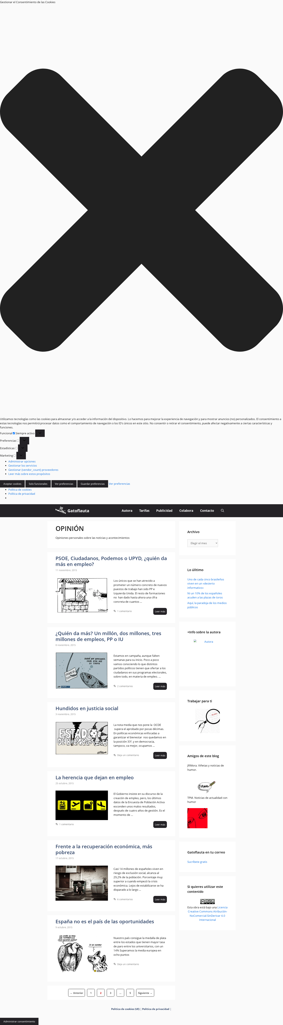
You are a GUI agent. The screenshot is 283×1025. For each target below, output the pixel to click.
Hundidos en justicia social (87, 708)
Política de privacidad (21, 494)
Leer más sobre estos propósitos (29, 474)
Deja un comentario (128, 755)
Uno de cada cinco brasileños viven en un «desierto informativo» (205, 583)
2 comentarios (125, 686)
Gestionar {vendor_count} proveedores (33, 470)
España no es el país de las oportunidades (105, 921)
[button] (141, 210)
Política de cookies (20, 489)
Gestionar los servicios (22, 465)
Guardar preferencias (93, 483)
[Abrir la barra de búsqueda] (222, 510)
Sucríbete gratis (197, 862)
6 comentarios (125, 899)
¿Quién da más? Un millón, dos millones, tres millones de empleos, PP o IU (108, 636)
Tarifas (144, 510)
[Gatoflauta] (61, 510)
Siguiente (145, 993)
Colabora (186, 510)
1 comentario (124, 611)
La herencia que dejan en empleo (95, 777)
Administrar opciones (22, 461)
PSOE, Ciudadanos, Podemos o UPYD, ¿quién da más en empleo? (111, 561)
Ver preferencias (64, 483)
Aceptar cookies (12, 483)
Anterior (76, 993)
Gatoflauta (78, 510)
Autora (127, 510)
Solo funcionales (38, 483)
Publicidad (164, 510)
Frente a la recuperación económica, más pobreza (104, 849)
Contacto (207, 510)
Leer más (160, 611)
